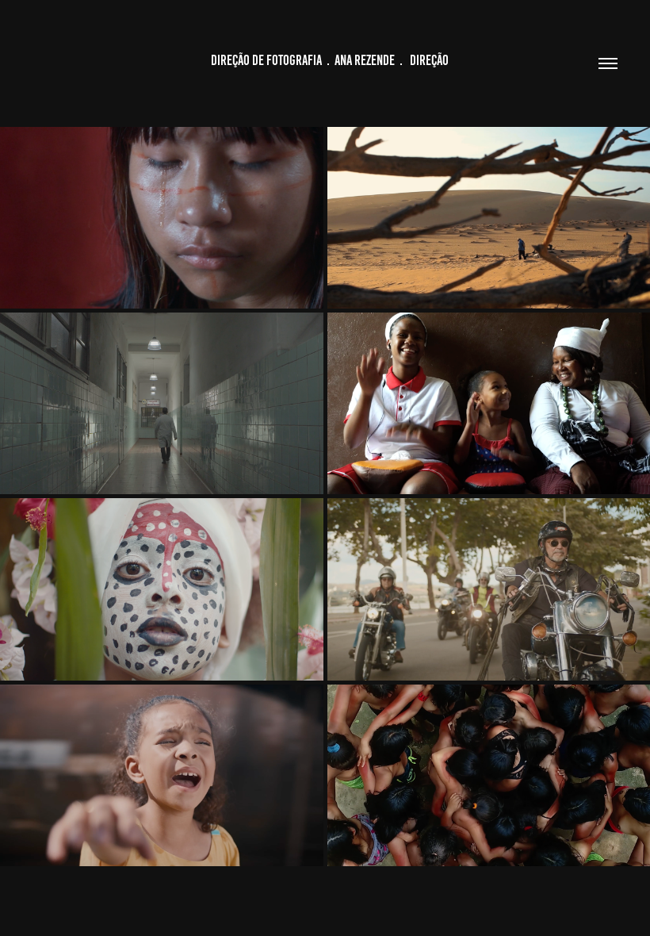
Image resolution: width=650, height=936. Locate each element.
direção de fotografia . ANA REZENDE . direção (325, 60)
